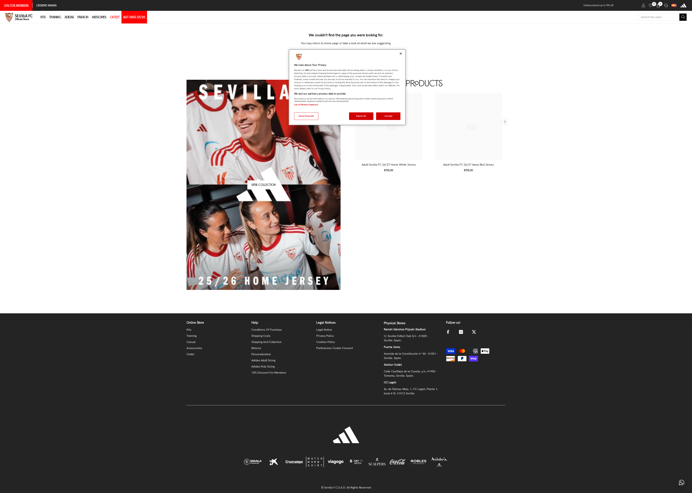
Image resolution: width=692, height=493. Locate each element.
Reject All (361, 116)
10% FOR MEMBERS (16, 5)
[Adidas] (683, 5)
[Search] (662, 17)
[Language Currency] (674, 5)
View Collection (263, 184)
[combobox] (658, 17)
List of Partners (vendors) (306, 104)
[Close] (401, 54)
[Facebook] (448, 332)
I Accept (388, 116)
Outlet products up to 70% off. (598, 5)
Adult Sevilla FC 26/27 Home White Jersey (389, 164)
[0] (651, 5)
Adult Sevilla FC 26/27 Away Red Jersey (468, 164)
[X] (474, 332)
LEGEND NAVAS (46, 5)
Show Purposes (306, 116)
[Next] (505, 122)
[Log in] (643, 5)
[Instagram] (461, 332)
